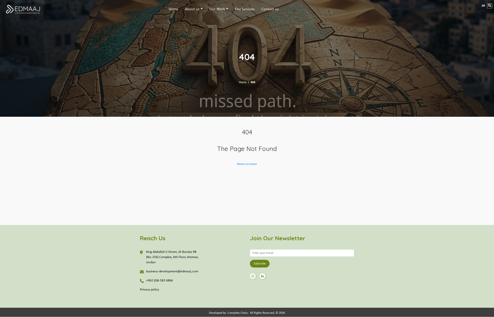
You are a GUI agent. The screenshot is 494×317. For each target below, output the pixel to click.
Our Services (245, 9)
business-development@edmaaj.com (172, 271)
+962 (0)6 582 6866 (159, 280)
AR (483, 5)
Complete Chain (238, 312)
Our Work (217, 9)
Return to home (247, 164)
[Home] (27, 9)
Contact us (270, 9)
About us (192, 9)
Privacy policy (149, 289)
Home (173, 9)
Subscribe (260, 263)
